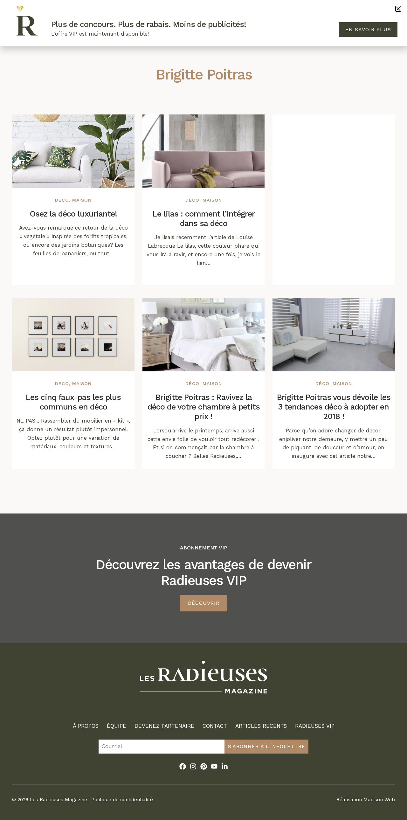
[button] (398, 8)
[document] (203, 410)
